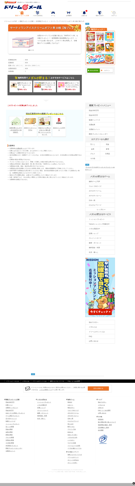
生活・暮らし (93, 252)
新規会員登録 (94, 70)
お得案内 (69, 15)
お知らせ (84, 13)
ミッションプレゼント (97, 219)
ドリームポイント (73, 457)
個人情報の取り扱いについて (107, 422)
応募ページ (9, 405)
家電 (107, 149)
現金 (107, 144)
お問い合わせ (93, 341)
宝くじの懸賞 (10, 426)
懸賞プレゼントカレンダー (98, 134)
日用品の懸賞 (10, 440)
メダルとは (93, 327)
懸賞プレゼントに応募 (22, 15)
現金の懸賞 (9, 429)
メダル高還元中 (94, 229)
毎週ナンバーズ (94, 120)
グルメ (92, 154)
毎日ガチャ (91, 52)
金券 (92, 149)
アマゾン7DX (72, 429)
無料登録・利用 (94, 247)
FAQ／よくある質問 (74, 381)
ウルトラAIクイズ (95, 186)
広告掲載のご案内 (103, 427)
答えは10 (70, 424)
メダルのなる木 (72, 437)
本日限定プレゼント (12, 445)
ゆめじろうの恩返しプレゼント (15, 413)
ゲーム (53, 15)
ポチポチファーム (95, 191)
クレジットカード (95, 238)
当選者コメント (94, 129)
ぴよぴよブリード (95, 205)
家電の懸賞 (9, 435)
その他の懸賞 (10, 443)
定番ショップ (93, 233)
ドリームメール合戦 (74, 445)
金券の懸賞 (9, 432)
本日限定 (109, 41)
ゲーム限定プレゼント (12, 416)
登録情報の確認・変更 (105, 425)
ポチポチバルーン (95, 195)
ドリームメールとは (12, 381)
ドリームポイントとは (97, 332)
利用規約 (100, 419)
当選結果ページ (21, 148)
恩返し (100, 52)
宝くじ (92, 144)
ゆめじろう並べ (72, 435)
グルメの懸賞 (10, 437)
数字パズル (71, 426)
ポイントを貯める (73, 460)
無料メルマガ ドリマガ (57, 381)
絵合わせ (70, 432)
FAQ (90, 336)
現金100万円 (90, 41)
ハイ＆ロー (71, 440)
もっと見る (100, 209)
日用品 (107, 154)
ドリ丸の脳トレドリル (74, 448)
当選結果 (92, 124)
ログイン (114, 15)
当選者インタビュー (12, 407)
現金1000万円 (94, 110)
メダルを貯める (37, 15)
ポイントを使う (72, 463)
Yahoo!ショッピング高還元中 (99, 224)
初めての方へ (100, 15)
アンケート (109, 52)
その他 (92, 158)
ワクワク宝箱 (72, 443)
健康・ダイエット (95, 243)
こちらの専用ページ (45, 390)
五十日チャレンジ (11, 418)
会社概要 (100, 430)
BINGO (70, 402)
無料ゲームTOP (94, 181)
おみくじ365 (100, 41)
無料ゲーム (71, 399)
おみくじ (70, 405)
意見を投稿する (98, 388)
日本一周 (92, 200)
